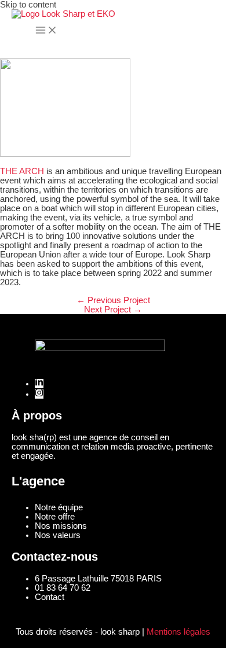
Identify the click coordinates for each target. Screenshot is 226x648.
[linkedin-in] (39, 383)
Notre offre (55, 516)
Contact (49, 597)
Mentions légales (178, 631)
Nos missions (61, 526)
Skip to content (28, 4)
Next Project (113, 309)
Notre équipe (59, 507)
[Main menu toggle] (46, 31)
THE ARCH (22, 171)
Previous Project (113, 300)
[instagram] (39, 394)
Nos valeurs (58, 535)
